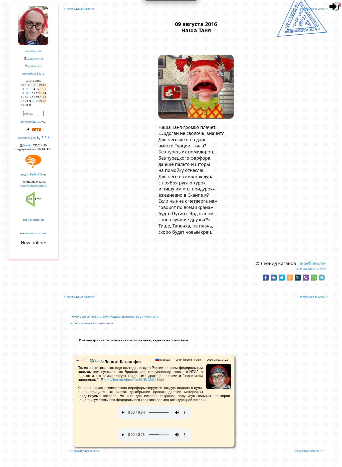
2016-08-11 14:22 (217, 359)
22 (22, 101)
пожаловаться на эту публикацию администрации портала (114, 316)
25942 (42, 122)
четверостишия (35, 233)
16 (26, 97)
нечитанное (33, 51)
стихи (321, 268)
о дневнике (34, 66)
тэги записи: (305, 268)
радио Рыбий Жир (33, 174)
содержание (35, 58)
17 (29, 97)
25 (33, 101)
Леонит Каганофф (122, 362)
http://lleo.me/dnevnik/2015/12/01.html (133, 380)
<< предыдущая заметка (79, 9)
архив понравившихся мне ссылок (91, 323)
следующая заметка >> (314, 9)
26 (37, 101)
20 (40, 97)
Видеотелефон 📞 (29, 138)
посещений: (29, 122)
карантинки (36, 219)
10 (29, 93)
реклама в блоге (33, 73)
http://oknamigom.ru (33, 185)
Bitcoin (27, 145)
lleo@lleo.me (312, 263)
